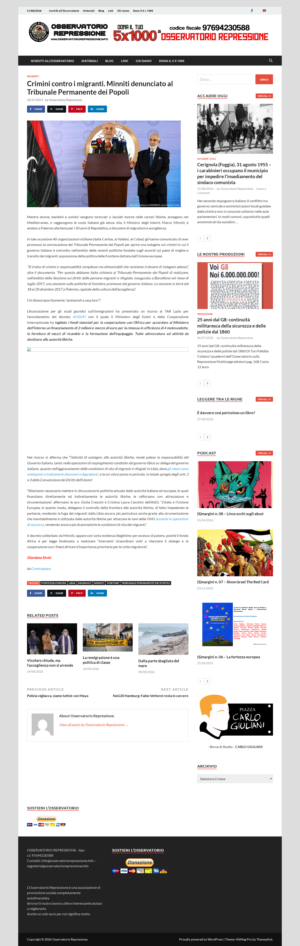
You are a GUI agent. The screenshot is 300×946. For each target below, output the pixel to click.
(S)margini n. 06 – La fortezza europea (228, 657)
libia (72, 583)
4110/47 (79, 317)
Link (110, 10)
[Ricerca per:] (235, 79)
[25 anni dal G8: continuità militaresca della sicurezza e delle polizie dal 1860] (235, 285)
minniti (99, 583)
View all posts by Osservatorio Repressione (93, 725)
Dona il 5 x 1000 (143, 10)
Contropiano (41, 568)
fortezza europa (53, 583)
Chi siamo (123, 10)
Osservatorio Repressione (65, 100)
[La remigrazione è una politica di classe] (108, 639)
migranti (33, 76)
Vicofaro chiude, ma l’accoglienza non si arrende (50, 663)
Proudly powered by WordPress (201, 939)
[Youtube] (264, 10)
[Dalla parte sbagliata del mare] (163, 640)
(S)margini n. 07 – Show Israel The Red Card (233, 582)
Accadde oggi (206, 158)
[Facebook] (252, 10)
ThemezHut (264, 939)
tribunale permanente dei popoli (145, 583)
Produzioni (204, 314)
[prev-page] (200, 238)
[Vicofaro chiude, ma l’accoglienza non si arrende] (52, 640)
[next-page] (207, 238)
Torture (113, 583)
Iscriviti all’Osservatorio (64, 10)
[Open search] (270, 61)
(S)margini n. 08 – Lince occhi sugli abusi (230, 513)
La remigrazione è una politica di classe (101, 660)
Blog (101, 10)
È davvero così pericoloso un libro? (226, 412)
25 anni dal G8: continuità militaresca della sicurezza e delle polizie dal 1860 (231, 325)
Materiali (88, 10)
